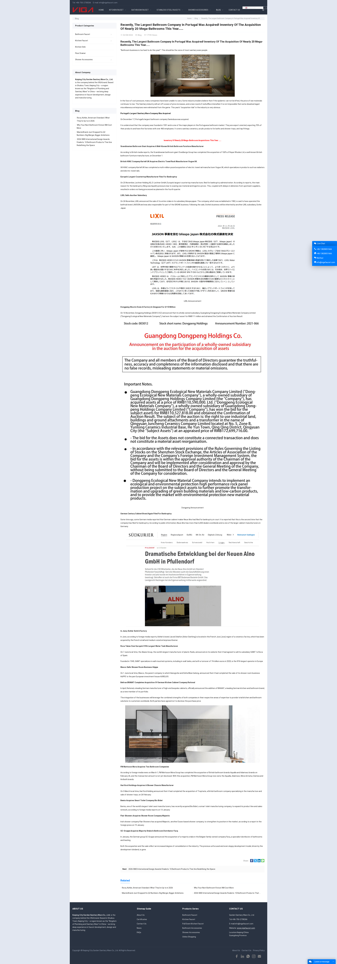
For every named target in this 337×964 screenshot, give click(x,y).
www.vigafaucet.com (246, 928)
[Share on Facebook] (252, 861)
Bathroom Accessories (192, 928)
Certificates (142, 919)
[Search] (263, 9)
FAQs (139, 932)
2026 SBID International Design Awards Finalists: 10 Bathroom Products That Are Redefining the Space (171, 869)
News (139, 928)
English (251, 8)
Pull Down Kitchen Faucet (193, 924)
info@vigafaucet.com (108, 3)
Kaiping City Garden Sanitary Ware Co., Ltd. (100, 950)
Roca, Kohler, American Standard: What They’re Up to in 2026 (147, 888)
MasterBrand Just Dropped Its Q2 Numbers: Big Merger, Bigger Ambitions (153, 893)
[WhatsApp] (248, 956)
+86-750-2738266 (83, 3)
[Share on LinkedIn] (259, 861)
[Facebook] (236, 956)
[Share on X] (255, 861)
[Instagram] (253, 956)
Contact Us (141, 924)
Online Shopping (189, 937)
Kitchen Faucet (81, 41)
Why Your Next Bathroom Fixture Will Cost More (214, 888)
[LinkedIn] (242, 956)
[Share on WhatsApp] (263, 861)
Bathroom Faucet (82, 34)
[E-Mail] (259, 956)
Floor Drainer (80, 53)
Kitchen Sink (80, 47)
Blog (77, 19)
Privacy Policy (259, 950)
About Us (141, 915)
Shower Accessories (84, 59)
